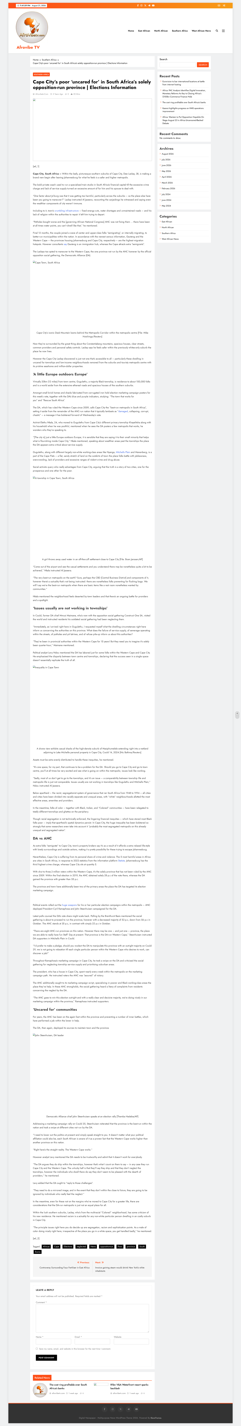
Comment (41, 1302)
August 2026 (168, 153)
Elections (68, 1246)
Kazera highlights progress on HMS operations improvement (183, 110)
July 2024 (166, 194)
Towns (37, 1251)
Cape (56, 1246)
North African (161, 30)
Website (117, 1337)
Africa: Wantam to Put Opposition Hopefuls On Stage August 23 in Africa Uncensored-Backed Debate (183, 120)
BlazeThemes (156, 1418)
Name (39, 1337)
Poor (120, 1246)
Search (163, 59)
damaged (123, 411)
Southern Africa (180, 30)
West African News (201, 30)
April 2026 (167, 176)
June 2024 (166, 200)
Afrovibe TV (28, 47)
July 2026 (166, 159)
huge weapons (69, 905)
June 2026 (166, 165)
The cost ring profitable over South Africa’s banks (184, 102)
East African (144, 30)
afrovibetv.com (41, 94)
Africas (46, 1246)
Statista (121, 860)
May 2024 (166, 205)
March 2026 (167, 182)
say (65, 244)
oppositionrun (106, 1246)
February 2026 (168, 188)
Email (78, 1337)
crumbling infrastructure (67, 210)
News (93, 1246)
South (142, 1246)
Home (131, 30)
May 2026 (166, 171)
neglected (81, 1246)
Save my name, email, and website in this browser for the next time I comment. (75, 1348)
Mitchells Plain (123, 452)
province (131, 1246)
